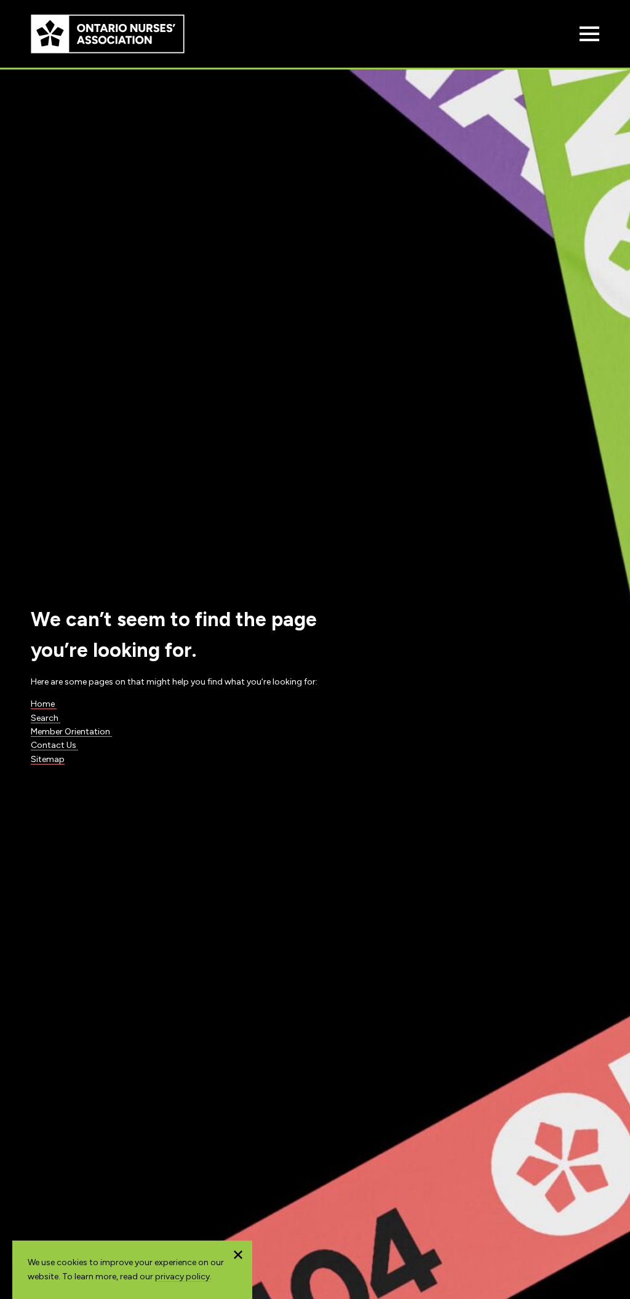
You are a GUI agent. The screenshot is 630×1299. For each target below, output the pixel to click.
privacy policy (182, 1276)
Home (44, 704)
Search (45, 718)
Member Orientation (71, 731)
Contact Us (54, 745)
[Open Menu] (589, 34)
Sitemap (48, 759)
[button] (238, 1255)
